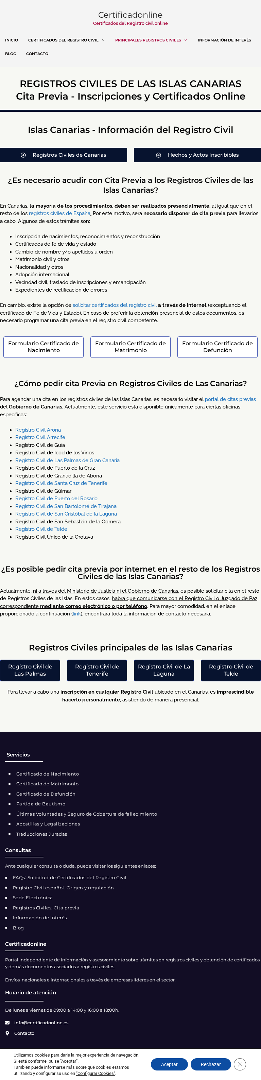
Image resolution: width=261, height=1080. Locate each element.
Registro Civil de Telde (41, 529)
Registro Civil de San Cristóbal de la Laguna (66, 514)
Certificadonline (130, 15)
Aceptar (169, 1064)
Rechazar (211, 1064)
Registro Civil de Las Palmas (30, 670)
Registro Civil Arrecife (40, 437)
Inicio (11, 40)
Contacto (37, 53)
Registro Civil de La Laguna (164, 670)
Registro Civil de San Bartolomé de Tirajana (66, 506)
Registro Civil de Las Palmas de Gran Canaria (67, 460)
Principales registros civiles (148, 40)
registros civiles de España (59, 213)
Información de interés (224, 40)
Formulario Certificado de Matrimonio (130, 347)
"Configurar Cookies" (95, 1073)
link (77, 614)
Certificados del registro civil (63, 40)
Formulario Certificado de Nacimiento (43, 347)
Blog (10, 53)
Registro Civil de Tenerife (97, 670)
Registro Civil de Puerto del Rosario (56, 498)
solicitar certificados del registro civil (115, 305)
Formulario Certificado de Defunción (217, 347)
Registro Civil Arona (38, 430)
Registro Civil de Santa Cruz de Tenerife (61, 483)
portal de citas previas (230, 399)
